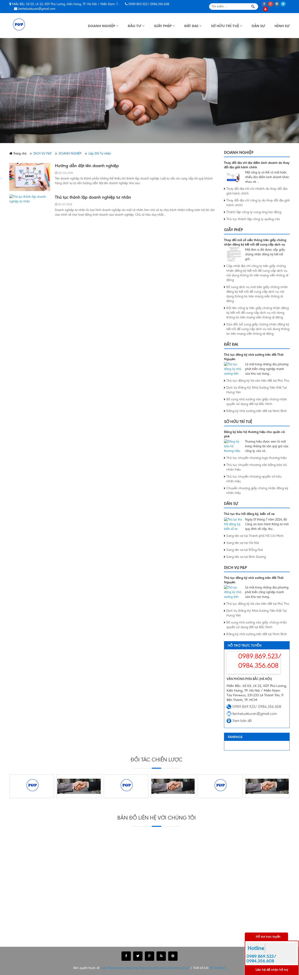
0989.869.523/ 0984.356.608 (148, 4)
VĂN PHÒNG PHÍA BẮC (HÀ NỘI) (249, 679)
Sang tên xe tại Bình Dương (246, 557)
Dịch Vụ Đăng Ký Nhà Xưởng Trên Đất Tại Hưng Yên (256, 390)
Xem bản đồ (242, 720)
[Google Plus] (270, 4)
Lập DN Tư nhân (100, 153)
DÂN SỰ (258, 25)
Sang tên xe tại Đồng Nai (244, 550)
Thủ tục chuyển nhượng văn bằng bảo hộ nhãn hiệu (256, 467)
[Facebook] (264, 4)
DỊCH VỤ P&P (42, 153)
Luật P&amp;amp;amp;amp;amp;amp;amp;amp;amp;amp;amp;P (145, 968)
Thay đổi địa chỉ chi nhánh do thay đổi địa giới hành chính (256, 191)
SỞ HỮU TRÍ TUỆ (225, 25)
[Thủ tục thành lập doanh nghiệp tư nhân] (29, 208)
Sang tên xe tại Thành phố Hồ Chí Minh (255, 536)
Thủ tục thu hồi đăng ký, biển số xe (249, 514)
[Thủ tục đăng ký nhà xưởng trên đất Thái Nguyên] (233, 369)
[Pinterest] (173, 956)
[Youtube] (265, 9)
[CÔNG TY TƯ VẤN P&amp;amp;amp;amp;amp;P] (18, 26)
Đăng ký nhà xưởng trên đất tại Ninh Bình (256, 411)
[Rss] (161, 956)
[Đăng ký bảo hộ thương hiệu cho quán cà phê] (233, 446)
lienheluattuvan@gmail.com (36, 9)
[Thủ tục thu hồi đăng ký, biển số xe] (233, 524)
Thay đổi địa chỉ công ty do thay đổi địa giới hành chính (258, 202)
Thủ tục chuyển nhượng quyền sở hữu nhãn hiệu (254, 479)
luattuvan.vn (31, 938)
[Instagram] (276, 4)
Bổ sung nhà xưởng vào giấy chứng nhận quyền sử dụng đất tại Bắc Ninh (256, 401)
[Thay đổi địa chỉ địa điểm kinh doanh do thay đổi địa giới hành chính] (233, 177)
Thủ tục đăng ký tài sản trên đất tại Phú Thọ (257, 381)
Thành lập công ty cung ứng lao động (253, 212)
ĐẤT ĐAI (191, 25)
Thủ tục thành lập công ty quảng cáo (253, 219)
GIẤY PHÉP (163, 25)
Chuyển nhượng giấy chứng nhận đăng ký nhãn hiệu (257, 490)
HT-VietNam (218, 968)
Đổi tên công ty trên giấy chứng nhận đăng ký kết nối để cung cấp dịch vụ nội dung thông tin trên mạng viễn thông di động (257, 312)
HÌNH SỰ (282, 25)
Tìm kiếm (253, 6)
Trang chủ (19, 153)
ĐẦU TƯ (135, 25)
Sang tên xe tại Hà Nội (242, 543)
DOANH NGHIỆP (102, 25)
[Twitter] (283, 4)
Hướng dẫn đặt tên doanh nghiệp (87, 165)
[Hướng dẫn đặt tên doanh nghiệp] (29, 177)
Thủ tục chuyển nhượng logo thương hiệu (256, 458)
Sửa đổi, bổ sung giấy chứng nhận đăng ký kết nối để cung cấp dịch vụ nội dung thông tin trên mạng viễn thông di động (257, 329)
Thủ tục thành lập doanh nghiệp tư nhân (93, 197)
